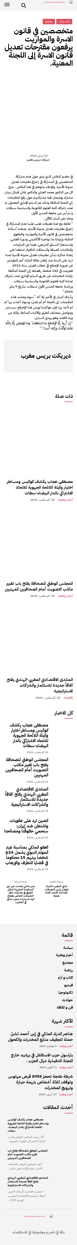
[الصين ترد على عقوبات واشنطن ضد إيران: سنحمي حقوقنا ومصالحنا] (62, 828)
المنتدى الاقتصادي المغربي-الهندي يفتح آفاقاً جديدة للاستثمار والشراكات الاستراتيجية (40, 685)
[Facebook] (59, 78)
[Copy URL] (69, 78)
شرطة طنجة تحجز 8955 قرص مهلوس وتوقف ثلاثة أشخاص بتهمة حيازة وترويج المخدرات (40, 1082)
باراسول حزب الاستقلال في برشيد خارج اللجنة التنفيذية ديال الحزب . (42, 1058)
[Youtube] (31, 365)
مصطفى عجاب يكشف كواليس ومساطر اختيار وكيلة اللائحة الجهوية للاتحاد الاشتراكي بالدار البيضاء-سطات (40, 487)
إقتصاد (68, 698)
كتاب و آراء (64, 21)
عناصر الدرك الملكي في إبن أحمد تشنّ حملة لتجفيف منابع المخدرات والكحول (40, 1037)
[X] (40, 78)
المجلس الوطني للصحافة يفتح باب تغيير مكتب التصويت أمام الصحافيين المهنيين (39, 586)
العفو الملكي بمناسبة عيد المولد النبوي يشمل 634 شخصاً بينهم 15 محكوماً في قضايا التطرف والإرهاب (26, 855)
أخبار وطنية (65, 500)
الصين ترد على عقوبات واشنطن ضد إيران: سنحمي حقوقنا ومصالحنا (26, 825)
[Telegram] (31, 78)
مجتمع (49, 21)
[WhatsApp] (50, 78)
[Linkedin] (21, 78)
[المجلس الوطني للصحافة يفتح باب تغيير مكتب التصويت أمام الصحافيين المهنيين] (38, 542)
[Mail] (49, 365)
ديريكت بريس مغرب (37, 160)
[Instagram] (62, 365)
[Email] (12, 78)
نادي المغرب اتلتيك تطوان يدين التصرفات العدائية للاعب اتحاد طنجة (56, 891)
